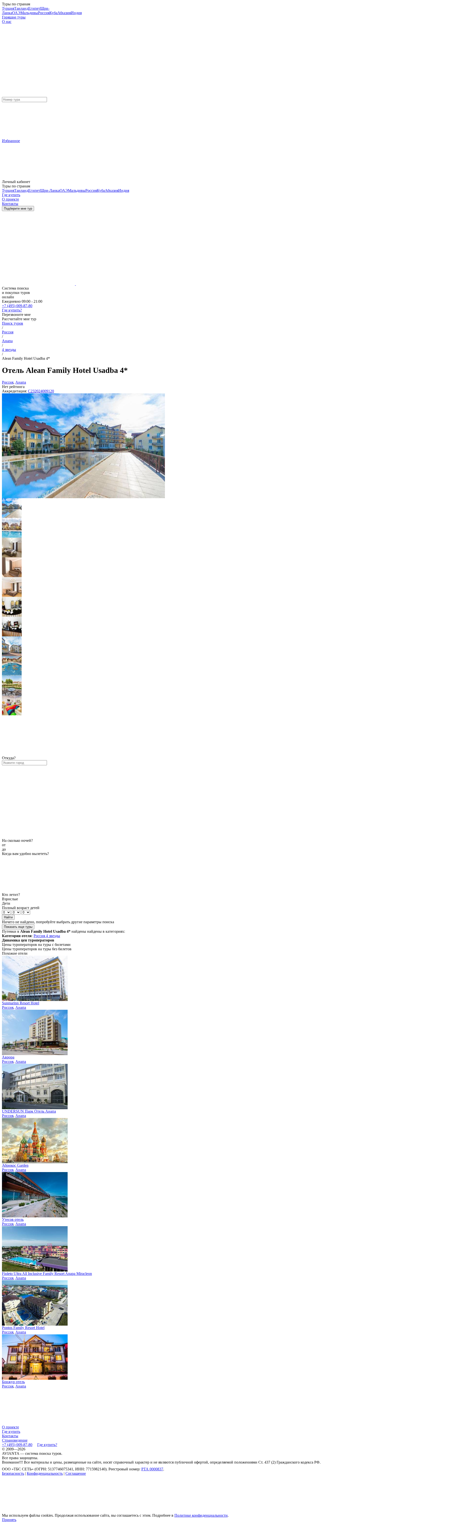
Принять (9, 1520)
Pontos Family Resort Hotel (23, 1328)
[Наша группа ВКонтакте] (112, 1511)
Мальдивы (29, 13)
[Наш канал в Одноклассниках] (186, 1511)
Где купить (11, 1431)
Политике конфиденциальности (201, 1515)
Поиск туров (12, 323)
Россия (43, 13)
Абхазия (64, 13)
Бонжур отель (13, 1382)
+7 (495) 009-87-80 (17, 306)
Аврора (8, 1057)
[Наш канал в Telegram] (38, 1511)
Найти (8, 917)
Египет (34, 8)
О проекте (10, 1427)
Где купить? (12, 310)
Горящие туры (14, 17)
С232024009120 (41, 391)
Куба (53, 13)
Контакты (10, 1436)
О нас (6, 21)
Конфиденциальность (45, 1473)
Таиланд (21, 8)
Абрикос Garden (15, 1165)
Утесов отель (13, 1219)
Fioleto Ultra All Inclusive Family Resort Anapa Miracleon (47, 1274)
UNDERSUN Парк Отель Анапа (29, 1111)
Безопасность (13, 1473)
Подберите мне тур (18, 208)
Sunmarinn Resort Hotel (20, 1003)
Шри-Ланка (50, 190)
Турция (8, 8)
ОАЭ (16, 13)
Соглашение (75, 1473)
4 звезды (9, 350)
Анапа (7, 341)
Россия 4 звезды (47, 936)
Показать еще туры (18, 927)
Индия (76, 13)
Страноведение (14, 1440)
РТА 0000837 (152, 1469)
